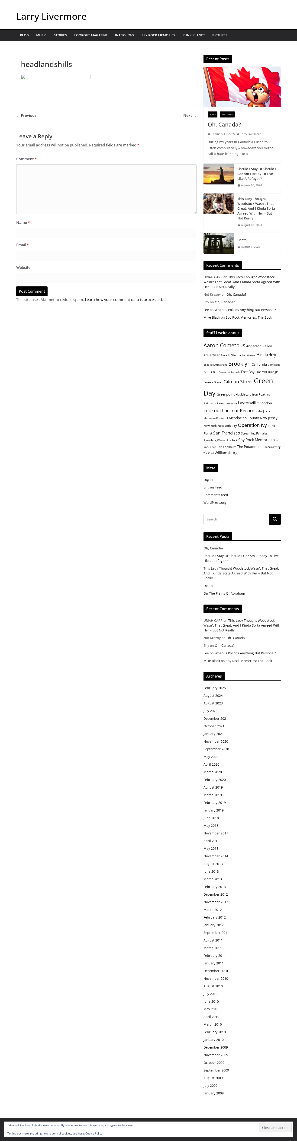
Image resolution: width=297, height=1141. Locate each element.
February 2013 (214, 886)
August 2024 (213, 695)
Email (22, 244)
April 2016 (211, 841)
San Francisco (226, 433)
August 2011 (213, 940)
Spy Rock (231, 440)
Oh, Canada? (224, 124)
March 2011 (212, 948)
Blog (24, 35)
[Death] (218, 243)
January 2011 (213, 963)
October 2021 (213, 726)
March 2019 (212, 795)
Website (23, 267)
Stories (60, 35)
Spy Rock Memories (158, 35)
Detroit (207, 372)
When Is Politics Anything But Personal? (245, 309)
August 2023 (213, 703)
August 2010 (213, 986)
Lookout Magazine (91, 35)
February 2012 (214, 917)
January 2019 (213, 810)
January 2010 (213, 1039)
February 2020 (214, 779)
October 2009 (213, 1062)
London (266, 403)
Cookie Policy (93, 1133)
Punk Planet (194, 35)
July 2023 (210, 711)
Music (41, 35)
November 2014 (215, 856)
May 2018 (210, 825)
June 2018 (211, 818)
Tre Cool (208, 453)
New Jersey (269, 417)
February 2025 (214, 688)
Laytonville (248, 403)
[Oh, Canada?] (242, 87)
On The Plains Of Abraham (224, 593)
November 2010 (215, 978)
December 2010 (215, 971)
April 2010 (211, 1016)
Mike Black (211, 317)
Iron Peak (258, 394)
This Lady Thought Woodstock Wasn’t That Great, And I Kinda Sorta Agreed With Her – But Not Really (256, 208)
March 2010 (212, 1024)
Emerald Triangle (266, 372)
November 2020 (215, 741)
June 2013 (211, 871)
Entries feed (212, 487)
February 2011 (214, 955)
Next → (190, 115)
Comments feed (215, 495)
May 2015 (210, 848)
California (259, 364)
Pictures (219, 35)
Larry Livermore (51, 16)
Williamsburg (226, 452)
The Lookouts (226, 447)
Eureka (208, 382)
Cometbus (274, 364)
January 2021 (213, 734)
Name (23, 222)
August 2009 (213, 1078)
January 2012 (213, 925)
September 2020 (216, 749)
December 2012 (215, 894)
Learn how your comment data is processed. (124, 299)
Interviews (124, 35)
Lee (206, 309)
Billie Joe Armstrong (215, 364)
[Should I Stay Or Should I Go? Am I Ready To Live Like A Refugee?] (218, 177)
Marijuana (264, 411)
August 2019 (213, 787)
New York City (227, 426)
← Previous (26, 115)
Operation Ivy (252, 425)
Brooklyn (239, 363)
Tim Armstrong (271, 447)
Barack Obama (231, 355)
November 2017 (215, 833)
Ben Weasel (248, 355)
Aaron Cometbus (224, 345)
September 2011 (216, 932)
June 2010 (211, 1001)
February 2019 (214, 802)
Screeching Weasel (214, 440)
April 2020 (211, 764)
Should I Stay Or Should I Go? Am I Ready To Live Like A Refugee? (256, 174)
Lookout (212, 410)
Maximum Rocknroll (215, 418)
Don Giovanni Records (226, 372)
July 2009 (210, 1085)
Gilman (218, 382)
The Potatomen (249, 446)
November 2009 (215, 1055)
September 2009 (216, 1070)
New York (210, 426)
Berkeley (266, 354)
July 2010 (210, 994)
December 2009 (215, 1047)
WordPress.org (214, 502)
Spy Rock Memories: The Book (249, 317)
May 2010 (210, 1009)
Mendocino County (244, 417)
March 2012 (212, 909)
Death (242, 240)
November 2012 (215, 902)
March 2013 (212, 879)
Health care (243, 394)
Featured (227, 114)
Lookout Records (239, 411)
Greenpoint (225, 394)
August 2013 (213, 864)
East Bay (248, 371)
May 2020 (210, 756)
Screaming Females (254, 433)
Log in (208, 479)
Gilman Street (238, 381)
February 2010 (214, 1032)
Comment (26, 159)
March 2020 (212, 772)
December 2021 (215, 718)
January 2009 (213, 1093)
